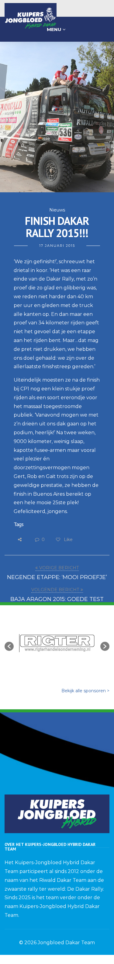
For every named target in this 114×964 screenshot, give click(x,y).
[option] (57, 643)
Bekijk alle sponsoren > (85, 690)
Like (68, 539)
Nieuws (57, 210)
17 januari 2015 (57, 245)
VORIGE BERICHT (59, 568)
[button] (9, 646)
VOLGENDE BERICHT (55, 589)
